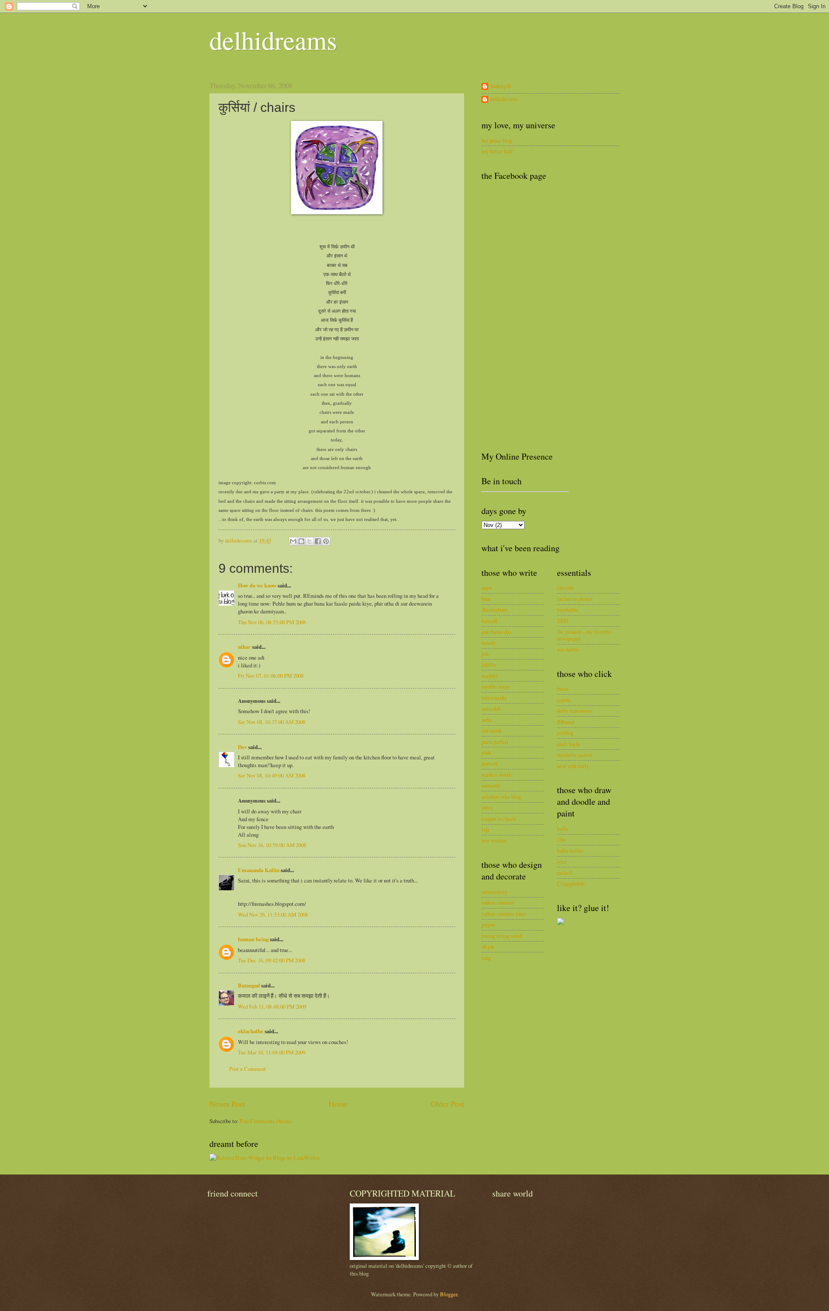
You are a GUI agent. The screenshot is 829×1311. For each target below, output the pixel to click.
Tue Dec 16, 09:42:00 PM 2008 (271, 960)
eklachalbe (250, 1031)
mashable (567, 609)
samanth (490, 785)
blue (486, 599)
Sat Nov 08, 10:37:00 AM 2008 (271, 722)
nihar (244, 647)
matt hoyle (568, 744)
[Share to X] (309, 541)
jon (484, 653)
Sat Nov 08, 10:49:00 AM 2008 (271, 775)
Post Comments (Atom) (266, 1121)
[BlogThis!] (301, 541)
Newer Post (227, 1103)
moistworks (494, 698)
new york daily (573, 766)
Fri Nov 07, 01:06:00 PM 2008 (271, 675)
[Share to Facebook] (317, 541)
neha (486, 720)
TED (562, 621)
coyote (564, 700)
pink (486, 752)
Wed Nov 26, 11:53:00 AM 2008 (273, 914)
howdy (488, 643)
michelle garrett (575, 755)
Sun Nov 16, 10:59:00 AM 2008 (272, 845)
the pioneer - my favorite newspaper (584, 635)
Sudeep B (500, 86)
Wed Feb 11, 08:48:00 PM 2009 (272, 1006)
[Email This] (293, 541)
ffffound (565, 722)
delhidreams (273, 39)
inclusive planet (574, 599)
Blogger (448, 1294)
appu (486, 587)
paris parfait (494, 742)
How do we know (257, 585)
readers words (496, 774)
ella (561, 839)
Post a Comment (247, 1069)
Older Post (447, 1103)
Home (338, 1103)
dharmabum (494, 609)
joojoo (488, 924)
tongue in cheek (498, 818)
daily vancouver (574, 710)
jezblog (565, 732)
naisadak (491, 708)
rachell (565, 872)
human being (253, 939)
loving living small (502, 936)
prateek (489, 763)
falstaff (489, 621)
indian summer (497, 902)
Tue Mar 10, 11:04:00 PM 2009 (271, 1052)
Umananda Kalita (258, 870)
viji (485, 829)
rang (486, 958)
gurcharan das (496, 631)
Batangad (249, 985)
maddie (489, 675)
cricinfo (565, 587)
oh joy (487, 946)
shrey (487, 807)
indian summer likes (503, 913)
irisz (562, 861)
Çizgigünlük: (571, 883)
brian (562, 688)
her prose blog (496, 140)
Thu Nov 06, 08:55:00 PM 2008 (272, 622)
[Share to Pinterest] (326, 541)
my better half (497, 151)
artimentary (494, 891)
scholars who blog (501, 796)
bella (562, 828)
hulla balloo (570, 850)
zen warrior (493, 840)
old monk (491, 730)
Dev (242, 747)
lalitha (488, 664)
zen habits (568, 649)
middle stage (495, 686)
